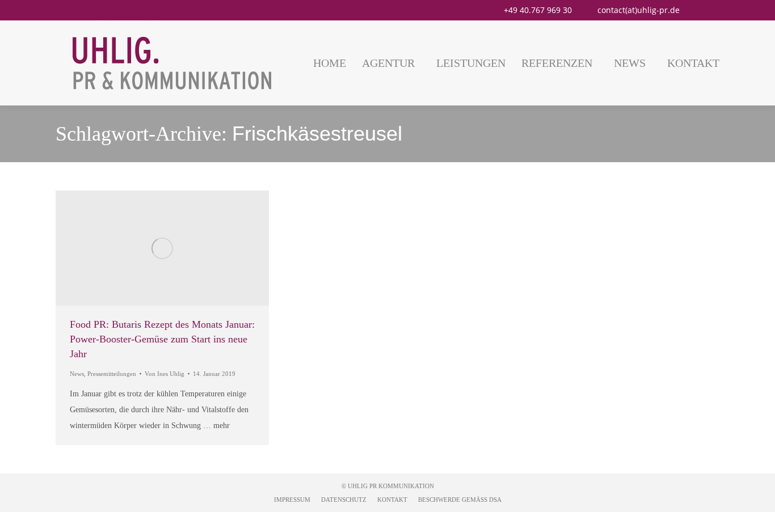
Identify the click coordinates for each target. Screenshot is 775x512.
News (77, 373)
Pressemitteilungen (111, 373)
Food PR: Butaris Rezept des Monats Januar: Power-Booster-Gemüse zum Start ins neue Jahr (162, 339)
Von (164, 373)
